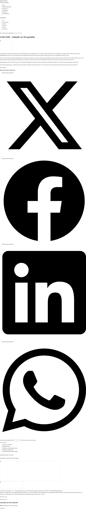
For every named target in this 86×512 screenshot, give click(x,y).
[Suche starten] (21, 33)
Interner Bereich (3, 458)
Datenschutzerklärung (4, 454)
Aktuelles (4, 23)
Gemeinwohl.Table (5, 446)
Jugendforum (4, 28)
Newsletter (4, 25)
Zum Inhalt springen (3, 0)
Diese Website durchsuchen (5, 440)
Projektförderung (5, 22)
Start (3, 20)
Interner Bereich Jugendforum (13, 458)
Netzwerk (4, 27)
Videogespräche (3, 67)
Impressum (11, 454)
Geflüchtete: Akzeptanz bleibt (7, 449)
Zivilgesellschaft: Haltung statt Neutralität (10, 451)
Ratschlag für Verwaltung (7, 444)
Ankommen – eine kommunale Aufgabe (9, 448)
